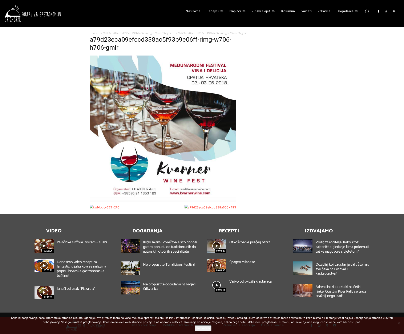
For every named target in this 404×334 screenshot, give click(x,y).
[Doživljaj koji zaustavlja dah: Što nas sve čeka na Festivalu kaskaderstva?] (302, 268)
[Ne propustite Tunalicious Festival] (130, 268)
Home (93, 33)
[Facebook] (378, 11)
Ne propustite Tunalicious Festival (169, 264)
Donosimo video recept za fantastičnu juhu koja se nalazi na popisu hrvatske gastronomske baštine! (81, 269)
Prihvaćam (203, 328)
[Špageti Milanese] (216, 265)
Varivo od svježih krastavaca (250, 281)
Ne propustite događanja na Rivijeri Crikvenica (169, 286)
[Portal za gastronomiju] (32, 13)
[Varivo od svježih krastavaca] (216, 285)
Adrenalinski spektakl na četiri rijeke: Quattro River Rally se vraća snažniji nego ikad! (341, 291)
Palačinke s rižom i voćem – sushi (82, 242)
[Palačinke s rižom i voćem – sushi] (44, 245)
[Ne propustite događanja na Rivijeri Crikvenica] (130, 287)
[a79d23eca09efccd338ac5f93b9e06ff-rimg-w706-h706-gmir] (163, 201)
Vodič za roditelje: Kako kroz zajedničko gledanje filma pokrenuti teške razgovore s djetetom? (342, 246)
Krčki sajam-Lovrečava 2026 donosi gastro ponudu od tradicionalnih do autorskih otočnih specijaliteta (170, 246)
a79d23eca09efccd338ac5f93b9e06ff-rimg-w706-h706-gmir (136, 33)
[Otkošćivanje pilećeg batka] (216, 245)
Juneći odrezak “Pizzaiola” (76, 289)
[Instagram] (386, 11)
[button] (367, 11)
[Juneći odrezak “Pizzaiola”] (44, 292)
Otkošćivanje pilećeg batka (249, 242)
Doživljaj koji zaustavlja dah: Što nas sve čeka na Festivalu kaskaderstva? (342, 269)
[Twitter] (394, 11)
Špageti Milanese (242, 262)
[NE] (399, 323)
